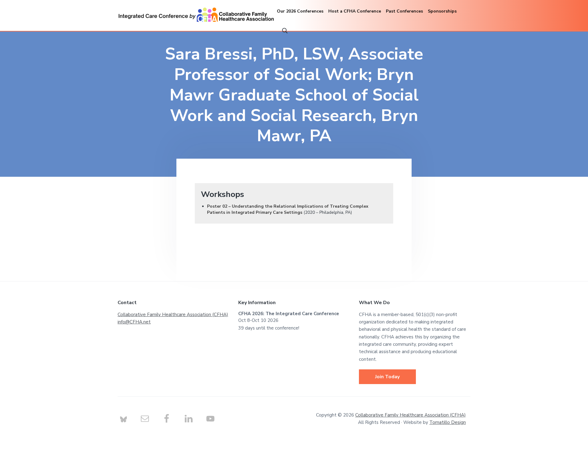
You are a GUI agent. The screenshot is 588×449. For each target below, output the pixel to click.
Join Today (387, 376)
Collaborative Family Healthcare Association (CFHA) (173, 314)
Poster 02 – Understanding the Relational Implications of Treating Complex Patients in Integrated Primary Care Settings (287, 209)
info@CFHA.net (134, 322)
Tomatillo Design (447, 422)
